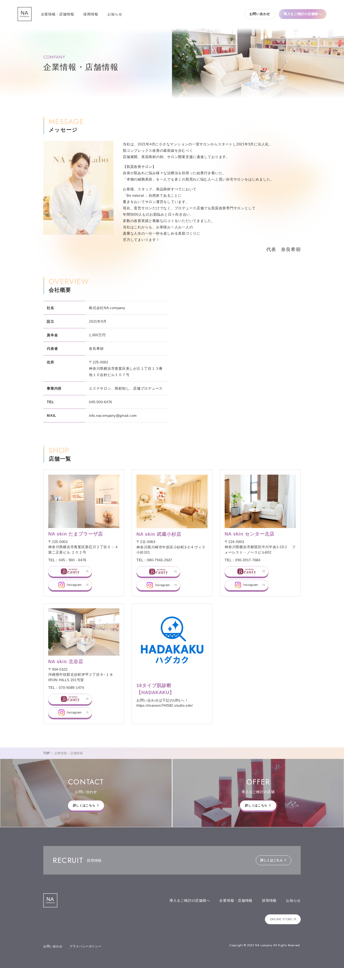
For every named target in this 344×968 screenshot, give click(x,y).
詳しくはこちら (84, 805)
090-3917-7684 (247, 560)
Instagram (74, 585)
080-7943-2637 (159, 560)
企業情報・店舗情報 (57, 14)
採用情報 (90, 14)
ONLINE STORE (281, 919)
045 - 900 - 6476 (72, 560)
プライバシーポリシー (86, 946)
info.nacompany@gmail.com (113, 415)
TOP (46, 753)
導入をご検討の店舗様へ (303, 14)
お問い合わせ (259, 14)
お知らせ (114, 14)
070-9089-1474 (71, 688)
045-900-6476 (100, 402)
